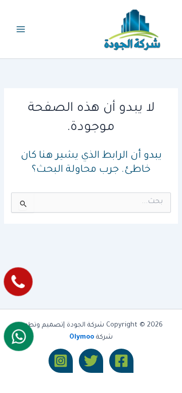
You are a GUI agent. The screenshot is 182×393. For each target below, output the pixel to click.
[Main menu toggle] (20, 29)
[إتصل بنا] (18, 281)
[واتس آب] (18, 336)
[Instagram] (61, 361)
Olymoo (81, 337)
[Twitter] (91, 361)
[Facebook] (121, 361)
